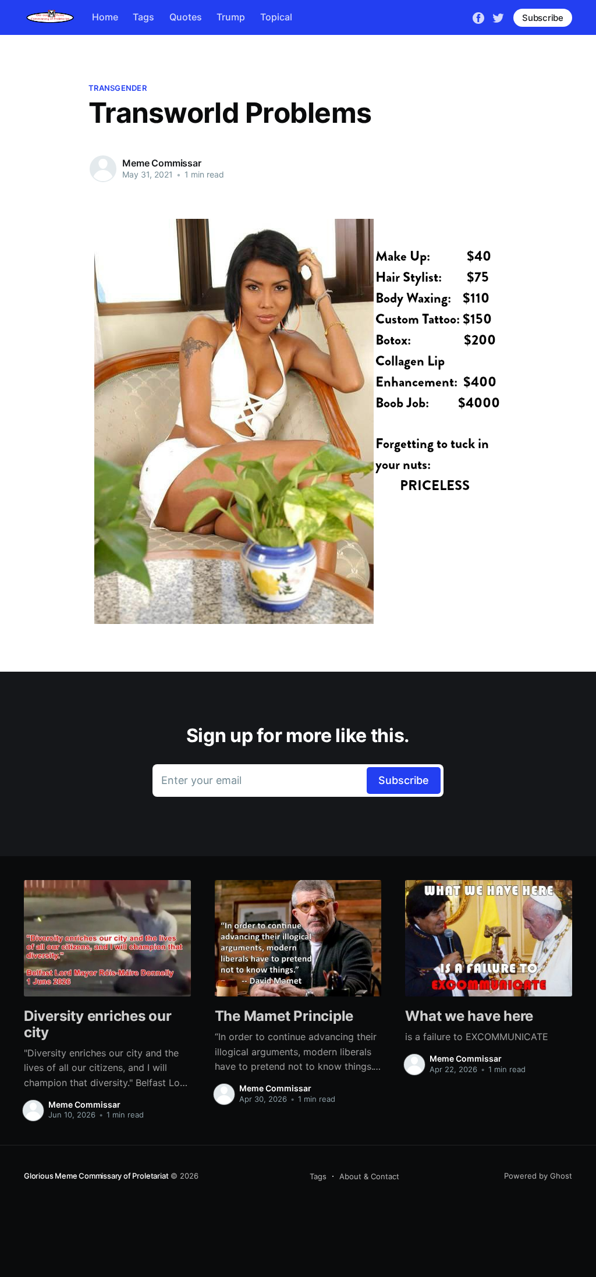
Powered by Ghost (538, 1175)
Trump (231, 17)
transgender (117, 88)
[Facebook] (478, 17)
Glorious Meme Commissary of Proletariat (96, 1175)
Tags (143, 17)
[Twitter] (498, 17)
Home (105, 17)
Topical (276, 17)
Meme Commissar (161, 163)
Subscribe (542, 17)
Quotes (185, 17)
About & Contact (369, 1176)
